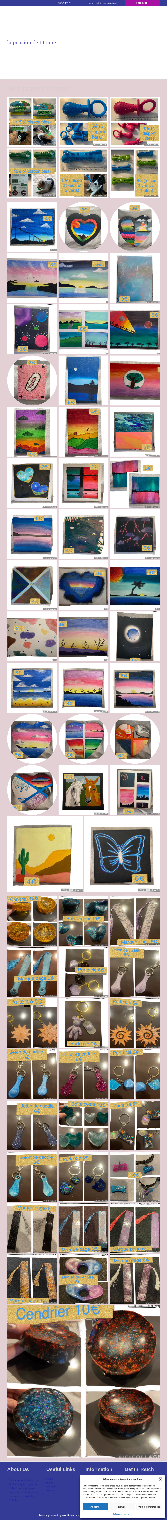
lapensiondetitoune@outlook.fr (104, 3)
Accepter (95, 1506)
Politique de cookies (121, 1514)
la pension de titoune (31, 42)
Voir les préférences (149, 1506)
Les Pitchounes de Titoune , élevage (83, 59)
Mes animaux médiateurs (83, 66)
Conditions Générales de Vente (83, 18)
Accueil (63, 11)
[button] (160, 1479)
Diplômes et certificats (83, 52)
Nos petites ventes (83, 74)
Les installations (83, 44)
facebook (142, 3)
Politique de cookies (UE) (83, 26)
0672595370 (64, 3)
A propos (102, 11)
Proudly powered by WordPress (57, 1515)
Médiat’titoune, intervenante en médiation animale (77, 35)
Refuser (122, 1506)
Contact (82, 11)
